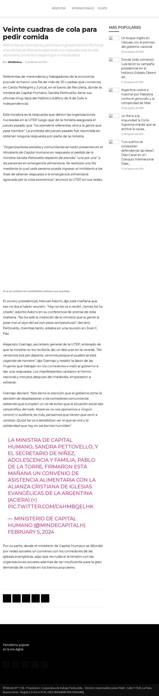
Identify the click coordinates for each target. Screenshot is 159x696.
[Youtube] (44, 664)
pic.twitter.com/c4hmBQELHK (50, 506)
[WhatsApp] (26, 598)
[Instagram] (15, 664)
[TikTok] (25, 664)
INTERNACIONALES (83, 8)
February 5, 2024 (31, 532)
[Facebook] (7, 598)
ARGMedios (15, 62)
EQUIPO (102, 8)
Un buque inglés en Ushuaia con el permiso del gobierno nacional (138, 42)
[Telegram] (45, 598)
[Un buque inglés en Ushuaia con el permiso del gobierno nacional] (114, 41)
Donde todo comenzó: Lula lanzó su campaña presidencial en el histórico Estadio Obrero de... (138, 68)
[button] (151, 8)
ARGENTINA (58, 8)
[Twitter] (16, 598)
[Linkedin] (35, 598)
